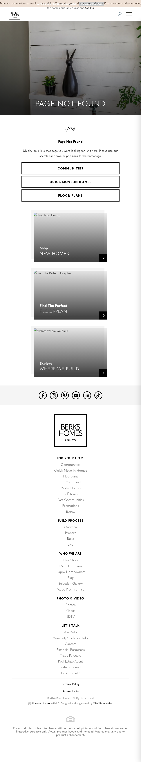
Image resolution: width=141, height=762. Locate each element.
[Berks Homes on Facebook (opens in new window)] (43, 395)
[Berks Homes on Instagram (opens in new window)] (54, 395)
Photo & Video (70, 598)
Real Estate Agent (70, 661)
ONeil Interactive (102, 703)
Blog (70, 577)
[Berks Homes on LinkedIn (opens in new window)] (87, 395)
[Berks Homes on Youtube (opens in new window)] (76, 395)
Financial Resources (71, 649)
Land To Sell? (70, 673)
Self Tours (70, 493)
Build (70, 538)
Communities (70, 168)
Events (70, 511)
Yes (87, 7)
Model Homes (70, 488)
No (92, 7)
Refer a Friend (70, 667)
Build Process (70, 520)
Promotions (70, 505)
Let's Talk (70, 625)
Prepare (70, 532)
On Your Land (71, 482)
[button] (120, 14)
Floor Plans (70, 195)
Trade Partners (70, 655)
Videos (70, 610)
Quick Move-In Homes (71, 182)
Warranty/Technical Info (70, 637)
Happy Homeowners (70, 571)
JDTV (70, 616)
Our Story (70, 560)
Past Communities (70, 499)
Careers (70, 643)
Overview (70, 526)
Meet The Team (70, 565)
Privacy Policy (70, 684)
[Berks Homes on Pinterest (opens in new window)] (65, 395)
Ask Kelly (70, 632)
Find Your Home (71, 458)
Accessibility (70, 691)
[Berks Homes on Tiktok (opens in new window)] (98, 395)
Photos (70, 604)
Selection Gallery (70, 583)
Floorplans (70, 476)
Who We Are (70, 553)
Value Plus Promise (70, 589)
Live (70, 544)
